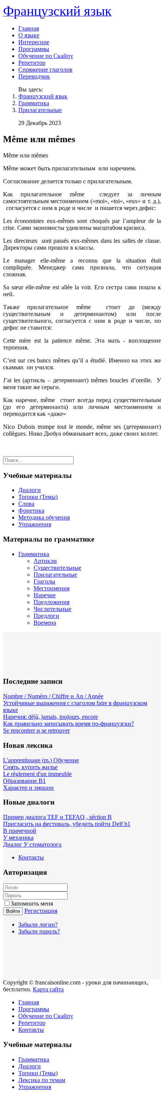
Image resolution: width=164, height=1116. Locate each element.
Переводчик (34, 76)
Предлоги (46, 616)
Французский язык (43, 96)
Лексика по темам (41, 1080)
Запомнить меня (32, 903)
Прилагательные (40, 110)
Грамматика (33, 103)
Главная (28, 28)
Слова (26, 503)
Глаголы (44, 581)
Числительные (52, 609)
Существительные (57, 567)
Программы (33, 49)
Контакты (31, 857)
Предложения (51, 602)
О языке (28, 35)
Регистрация (40, 911)
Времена (45, 622)
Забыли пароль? (39, 931)
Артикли (45, 561)
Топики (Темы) (38, 497)
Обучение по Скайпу (45, 56)
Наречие (45, 595)
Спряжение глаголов (45, 69)
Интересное (33, 42)
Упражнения (34, 524)
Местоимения (51, 588)
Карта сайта (48, 989)
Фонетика (31, 510)
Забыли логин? (38, 924)
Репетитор (31, 62)
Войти (13, 911)
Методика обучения (44, 517)
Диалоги (29, 490)
